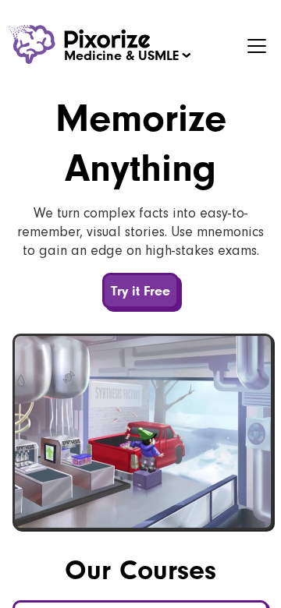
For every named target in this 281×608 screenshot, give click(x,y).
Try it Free (140, 290)
